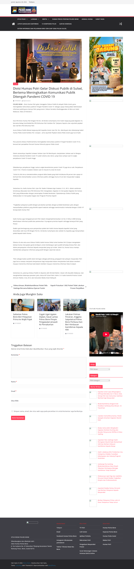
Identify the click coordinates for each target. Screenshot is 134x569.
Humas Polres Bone (109, 528)
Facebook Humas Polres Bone (67, 536)
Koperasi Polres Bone (110, 532)
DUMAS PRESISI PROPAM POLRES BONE (65, 19)
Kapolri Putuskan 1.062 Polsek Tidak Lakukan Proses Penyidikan (67, 286)
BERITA (44, 19)
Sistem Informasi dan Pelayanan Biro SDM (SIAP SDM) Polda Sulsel (42, 28)
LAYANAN (34, 19)
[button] (27, 19)
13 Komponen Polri (49, 24)
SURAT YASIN (100, 19)
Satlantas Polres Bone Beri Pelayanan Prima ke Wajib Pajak (22, 317)
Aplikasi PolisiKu (85, 536)
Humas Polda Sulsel (109, 536)
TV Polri (82, 528)
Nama (14, 382)
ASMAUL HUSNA (87, 19)
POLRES (15, 84)
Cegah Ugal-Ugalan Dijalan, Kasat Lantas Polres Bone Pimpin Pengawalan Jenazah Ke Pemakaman (48, 319)
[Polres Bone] (13, 24)
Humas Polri (107, 544)
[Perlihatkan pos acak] (120, 24)
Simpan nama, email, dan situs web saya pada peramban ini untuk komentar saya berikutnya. (48, 411)
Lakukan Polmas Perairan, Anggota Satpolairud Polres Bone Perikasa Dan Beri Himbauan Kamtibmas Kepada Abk (74, 322)
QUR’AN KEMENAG (65, 24)
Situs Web (14, 401)
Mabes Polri (107, 540)
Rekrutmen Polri (85, 540)
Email (13, 391)
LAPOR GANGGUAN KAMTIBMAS (28, 24)
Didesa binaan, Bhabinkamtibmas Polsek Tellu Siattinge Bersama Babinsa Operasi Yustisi (30, 286)
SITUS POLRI (21, 19)
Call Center (83, 532)
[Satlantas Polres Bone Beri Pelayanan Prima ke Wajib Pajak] (22, 300)
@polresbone (27, 101)
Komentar (15, 355)
